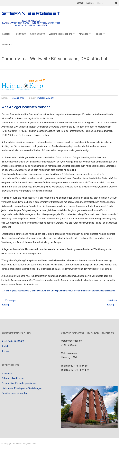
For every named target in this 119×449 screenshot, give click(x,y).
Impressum (7, 373)
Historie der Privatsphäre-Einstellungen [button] (21, 388)
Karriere (90, 3)
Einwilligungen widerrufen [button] (14, 393)
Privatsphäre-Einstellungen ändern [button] (18, 383)
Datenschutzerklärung (12, 378)
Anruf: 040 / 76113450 (12, 341)
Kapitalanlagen (45, 98)
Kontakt (79, 3)
